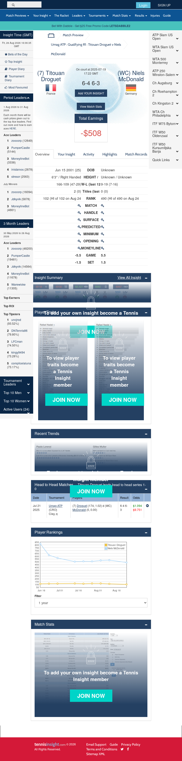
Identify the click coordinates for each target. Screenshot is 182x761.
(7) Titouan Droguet (50, 75)
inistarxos (17, 169)
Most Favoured (17, 87)
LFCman (17, 341)
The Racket (61, 15)
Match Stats (120, 15)
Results (139, 15)
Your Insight (40, 15)
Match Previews (16, 15)
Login (143, 5)
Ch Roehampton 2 (164, 93)
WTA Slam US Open (162, 49)
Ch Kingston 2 (162, 103)
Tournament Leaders (13, 382)
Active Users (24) (16, 409)
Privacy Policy (130, 744)
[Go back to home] (53, 35)
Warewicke (18, 284)
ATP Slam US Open (162, 36)
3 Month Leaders (16, 223)
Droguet (82, 506)
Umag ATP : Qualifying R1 (86, 49)
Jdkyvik (16, 199)
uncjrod (16, 320)
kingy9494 (18, 352)
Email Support (96, 744)
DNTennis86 (19, 330)
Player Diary (16, 69)
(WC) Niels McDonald (131, 75)
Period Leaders (15, 97)
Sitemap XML (95, 754)
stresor (15, 176)
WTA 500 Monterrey (160, 61)
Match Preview (73, 35)
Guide (167, 15)
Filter (38, 596)
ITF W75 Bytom (164, 123)
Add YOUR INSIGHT (91, 93)
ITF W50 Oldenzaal (160, 134)
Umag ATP (56, 506)
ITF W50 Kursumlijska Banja (161, 147)
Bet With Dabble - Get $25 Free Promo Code (91, 26)
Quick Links (161, 160)
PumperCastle (20, 148)
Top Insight (14, 61)
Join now (66, 399)
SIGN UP (164, 5)
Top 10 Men (13, 392)
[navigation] (16, 225)
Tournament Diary (14, 78)
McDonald (79, 510)
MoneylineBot (20, 158)
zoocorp (16, 140)
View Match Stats (91, 106)
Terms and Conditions (101, 749)
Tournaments (97, 15)
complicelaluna (21, 363)
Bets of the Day (17, 54)
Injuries (155, 15)
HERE (12, 128)
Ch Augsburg (162, 83)
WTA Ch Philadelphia (161, 113)
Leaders (77, 15)
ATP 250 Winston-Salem (163, 72)
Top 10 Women (15, 401)
